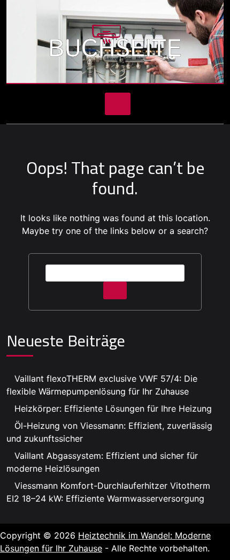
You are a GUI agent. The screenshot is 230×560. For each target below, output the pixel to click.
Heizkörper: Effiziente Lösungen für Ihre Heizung (113, 408)
